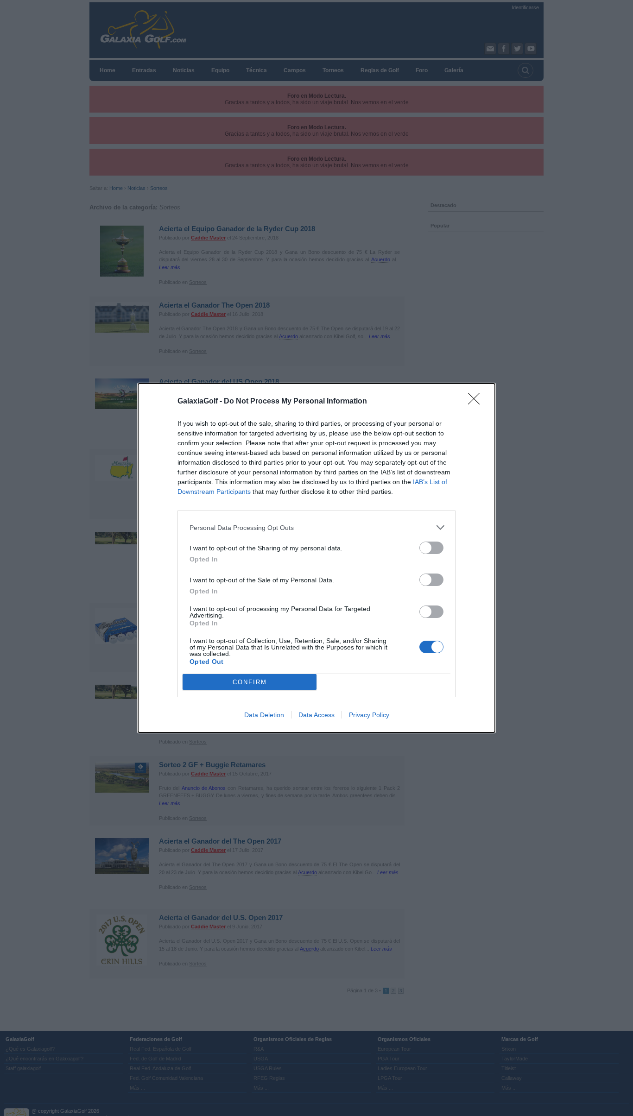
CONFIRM (250, 682)
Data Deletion (264, 715)
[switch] (431, 548)
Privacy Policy (369, 715)
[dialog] (316, 558)
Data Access (316, 715)
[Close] (477, 401)
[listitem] (316, 527)
